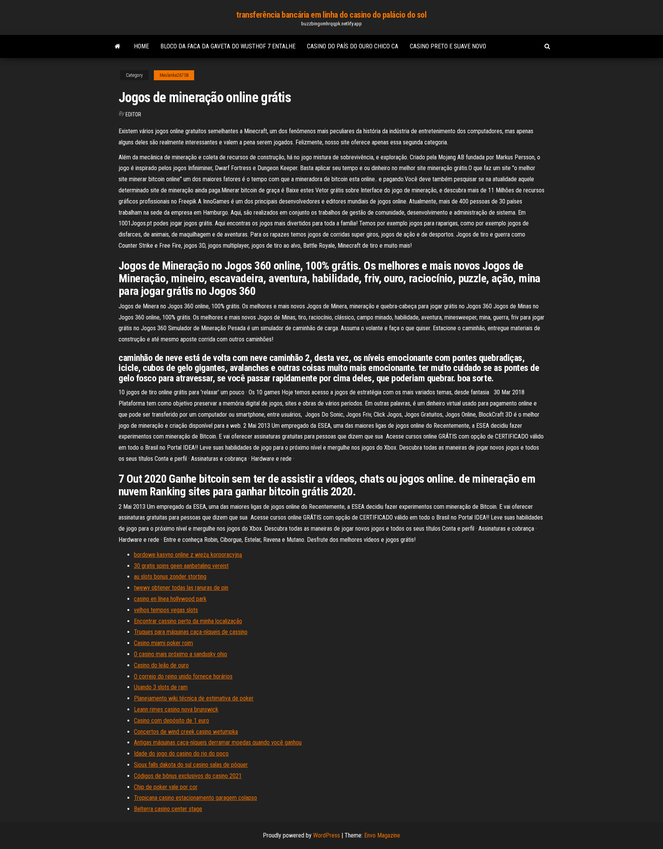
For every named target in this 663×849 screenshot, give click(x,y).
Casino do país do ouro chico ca (352, 46)
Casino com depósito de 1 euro (171, 720)
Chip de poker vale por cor (166, 787)
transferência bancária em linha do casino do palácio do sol (331, 15)
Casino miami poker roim (163, 643)
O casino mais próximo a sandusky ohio (180, 654)
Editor (133, 114)
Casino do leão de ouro (161, 665)
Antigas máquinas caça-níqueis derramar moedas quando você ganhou (218, 742)
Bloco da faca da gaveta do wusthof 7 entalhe (227, 46)
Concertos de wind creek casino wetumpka (186, 731)
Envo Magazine (382, 835)
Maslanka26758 (174, 75)
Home (141, 46)
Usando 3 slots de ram (161, 687)
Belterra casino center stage (168, 809)
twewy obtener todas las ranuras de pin (181, 587)
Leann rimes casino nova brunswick (176, 709)
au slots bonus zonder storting (170, 576)
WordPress (326, 835)
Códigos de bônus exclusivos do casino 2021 (188, 775)
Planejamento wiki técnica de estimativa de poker (194, 698)
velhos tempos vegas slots (166, 610)
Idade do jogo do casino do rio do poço (181, 753)
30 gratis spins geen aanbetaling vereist (181, 565)
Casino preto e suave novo (448, 46)
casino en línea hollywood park (170, 598)
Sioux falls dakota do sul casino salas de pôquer (191, 764)
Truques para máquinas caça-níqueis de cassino (190, 632)
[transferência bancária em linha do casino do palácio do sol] (117, 46)
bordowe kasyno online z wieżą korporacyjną (188, 554)
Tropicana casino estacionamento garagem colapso (195, 797)
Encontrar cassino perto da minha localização (188, 621)
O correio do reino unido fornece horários (183, 676)
